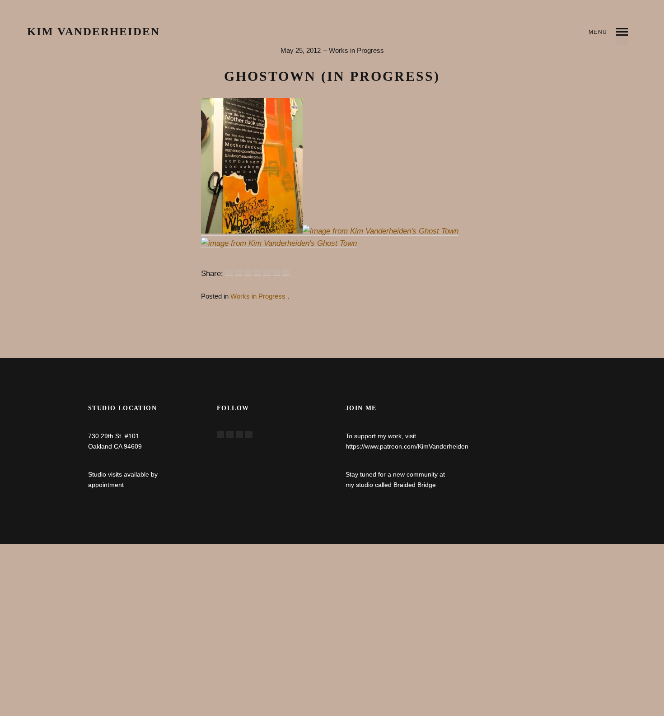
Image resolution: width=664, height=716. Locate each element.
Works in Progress (356, 50)
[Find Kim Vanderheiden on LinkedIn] (249, 434)
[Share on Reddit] (248, 272)
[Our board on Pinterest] (239, 434)
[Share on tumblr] (276, 272)
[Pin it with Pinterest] (257, 272)
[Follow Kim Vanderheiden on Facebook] (220, 434)
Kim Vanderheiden (93, 31)
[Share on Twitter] (238, 272)
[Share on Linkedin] (267, 272)
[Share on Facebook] (229, 272)
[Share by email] (286, 272)
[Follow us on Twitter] (230, 434)
